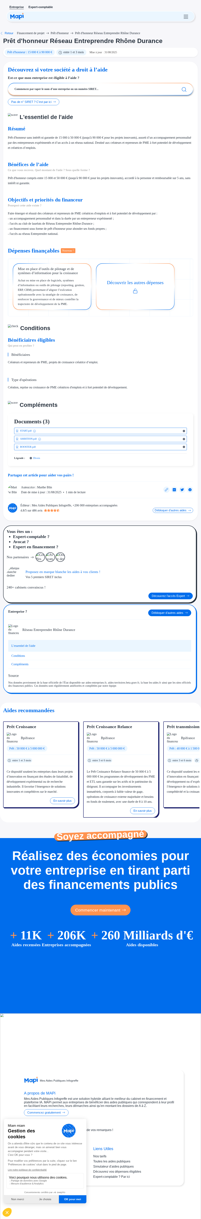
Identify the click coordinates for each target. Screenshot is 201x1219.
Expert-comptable (40, 7)
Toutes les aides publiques (111, 1161)
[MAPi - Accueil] (17, 16)
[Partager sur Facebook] (190, 490)
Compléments (19, 664)
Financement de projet (30, 33)
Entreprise (16, 7)
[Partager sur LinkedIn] (174, 490)
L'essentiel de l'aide (23, 645)
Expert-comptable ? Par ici (111, 1176)
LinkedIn (108, 1200)
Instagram (93, 1200)
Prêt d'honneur (60, 33)
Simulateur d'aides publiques (113, 1166)
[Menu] (186, 16)
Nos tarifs (99, 1156)
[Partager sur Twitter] (182, 490)
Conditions (18, 655)
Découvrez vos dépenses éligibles (117, 1171)
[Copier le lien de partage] (166, 490)
